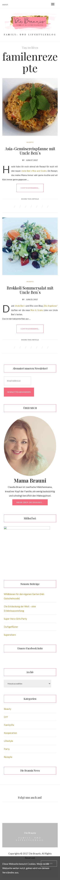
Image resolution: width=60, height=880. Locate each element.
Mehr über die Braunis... (30, 502)
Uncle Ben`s (20, 306)
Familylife (9, 724)
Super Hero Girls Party (15, 618)
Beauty (7, 708)
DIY (6, 716)
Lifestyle (8, 740)
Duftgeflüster (11, 626)
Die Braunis (30, 832)
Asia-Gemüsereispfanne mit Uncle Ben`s (30, 151)
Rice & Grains (37, 310)
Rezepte (30, 142)
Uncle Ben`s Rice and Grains (34, 171)
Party (7, 749)
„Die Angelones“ (50, 306)
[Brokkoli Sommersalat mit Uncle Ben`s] (30, 246)
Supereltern (10, 634)
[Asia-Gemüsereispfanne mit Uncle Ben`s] (30, 107)
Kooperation (10, 732)
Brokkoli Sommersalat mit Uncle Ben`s (30, 290)
